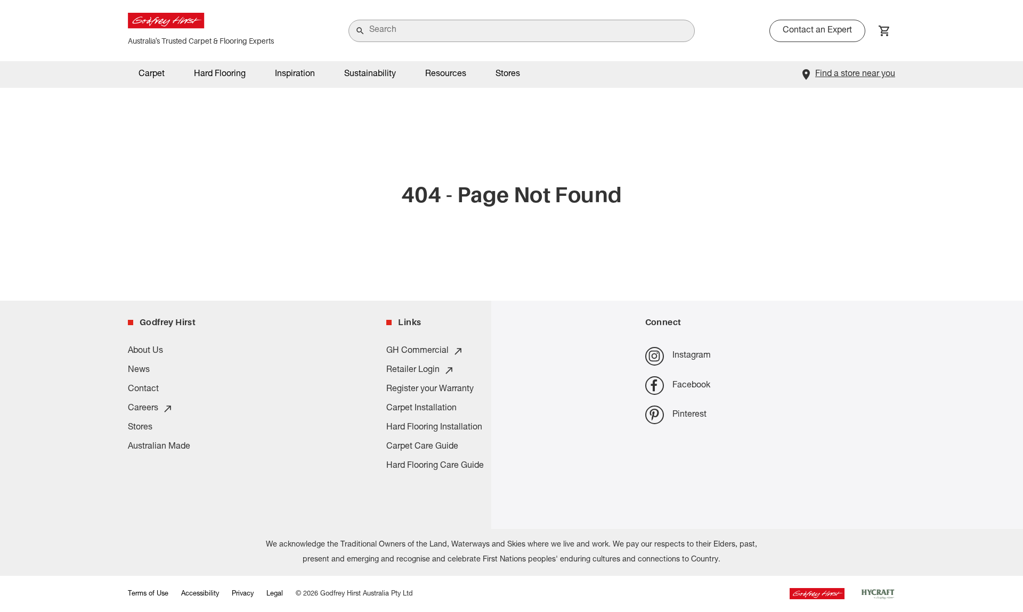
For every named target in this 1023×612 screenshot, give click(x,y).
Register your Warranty (430, 389)
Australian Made (159, 447)
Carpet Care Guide (422, 447)
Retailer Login (413, 370)
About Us (145, 351)
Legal (274, 594)
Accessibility (200, 594)
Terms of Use (148, 594)
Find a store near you (855, 74)
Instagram (691, 356)
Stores (508, 74)
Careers (143, 408)
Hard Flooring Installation (434, 428)
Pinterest (689, 415)
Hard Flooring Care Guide (435, 466)
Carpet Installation (421, 408)
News (139, 370)
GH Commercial (417, 351)
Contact (143, 389)
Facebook (691, 386)
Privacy (243, 594)
